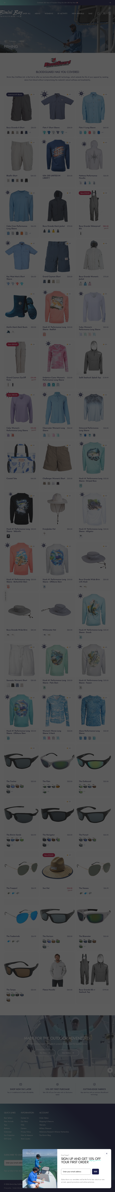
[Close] (106, 1153)
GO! (95, 1171)
